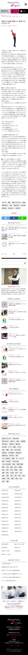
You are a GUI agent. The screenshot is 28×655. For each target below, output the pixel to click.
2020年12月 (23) (18, 494)
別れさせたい (5, 441)
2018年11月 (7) (17, 524)
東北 (15, 467)
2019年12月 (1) (17, 504)
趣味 (13, 458)
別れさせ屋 (15, 438)
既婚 (24, 202)
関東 (14, 464)
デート (9, 447)
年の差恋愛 (11, 452)
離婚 (14, 447)
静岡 (3, 472)
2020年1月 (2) (4, 504)
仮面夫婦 (4, 452)
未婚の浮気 (16, 205)
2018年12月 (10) (5, 524)
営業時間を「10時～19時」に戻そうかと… (10, 567)
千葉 (11, 470)
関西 (3, 467)
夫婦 (11, 450)
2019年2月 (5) (4, 521)
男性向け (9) (17, 547)
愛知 (7, 472)
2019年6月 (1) (4, 514)
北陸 (11, 467)
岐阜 (17, 472)
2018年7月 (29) (17, 531)
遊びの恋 (18, 208)
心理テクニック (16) (5, 551)
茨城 (21, 470)
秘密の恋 (4, 208)
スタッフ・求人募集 (6, 464)
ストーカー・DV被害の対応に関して (8, 580)
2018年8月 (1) (4, 531)
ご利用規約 (11, 645)
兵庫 (15, 475)
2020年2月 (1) (17, 500)
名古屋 (12, 472)
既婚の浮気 (5, 205)
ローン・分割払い (6, 458)
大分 (21, 478)
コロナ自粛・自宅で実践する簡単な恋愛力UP (10, 577)
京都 (7, 475)
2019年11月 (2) (4, 507)
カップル (4, 202)
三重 (21, 472)
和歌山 (3, 478)
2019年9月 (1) (4, 511)
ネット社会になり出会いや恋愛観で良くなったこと (11, 574)
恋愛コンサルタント (12, 26)
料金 (17, 455)
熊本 (8, 478)
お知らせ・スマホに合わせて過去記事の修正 (10, 570)
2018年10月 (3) (4, 528)
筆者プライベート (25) (6, 554)
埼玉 (7, 470)
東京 (3, 470)
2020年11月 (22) (5, 497)
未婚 (11, 205)
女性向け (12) (4, 547)
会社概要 (18, 645)
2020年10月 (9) (18, 497)
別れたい (13, 441)
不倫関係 (23, 441)
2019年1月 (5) (17, 521)
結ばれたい (11, 208)
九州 (7, 467)
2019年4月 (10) (4, 518)
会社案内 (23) (17, 551)
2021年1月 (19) (4, 494)
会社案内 (8, 461)
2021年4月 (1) (4, 490)
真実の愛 (23, 205)
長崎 (17, 478)
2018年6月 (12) (4, 535)
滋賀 (3, 475)
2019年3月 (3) (17, 518)
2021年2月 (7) (17, 490)
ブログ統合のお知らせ (6, 563)
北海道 (20, 467)
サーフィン (21, 458)
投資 (3, 461)
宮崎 (3, 481)
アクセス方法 (16, 461)
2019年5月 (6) (17, 514)
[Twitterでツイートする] (5, 218)
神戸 (20, 475)
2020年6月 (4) (4, 500)
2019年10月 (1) (17, 507)
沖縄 (7, 481)
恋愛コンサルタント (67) (19, 544)
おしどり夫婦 (17, 450)
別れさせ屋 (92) (4, 544)
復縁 (9, 202)
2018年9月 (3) (17, 528)
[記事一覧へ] (14, 254)
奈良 (24, 475)
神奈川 (16, 470)
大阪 (11, 475)
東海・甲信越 (20, 464)
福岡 (12, 478)
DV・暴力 (12, 455)
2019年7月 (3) (17, 511)
